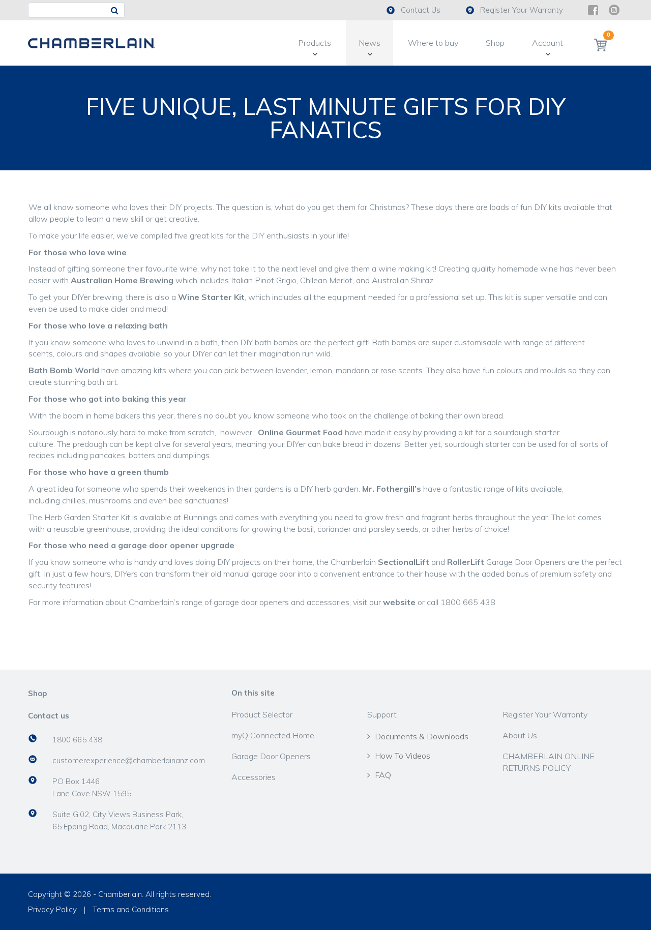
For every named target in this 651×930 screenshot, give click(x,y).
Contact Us (420, 10)
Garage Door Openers (271, 756)
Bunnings (200, 517)
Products (314, 43)
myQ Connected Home (272, 735)
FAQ (383, 775)
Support (382, 714)
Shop (495, 43)
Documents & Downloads (421, 736)
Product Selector (261, 714)
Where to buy (433, 43)
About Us (519, 735)
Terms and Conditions (131, 909)
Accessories (253, 777)
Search (116, 10)
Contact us (48, 716)
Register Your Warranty (521, 10)
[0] (600, 44)
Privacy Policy (52, 909)
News (369, 43)
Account (547, 43)
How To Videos (402, 756)
